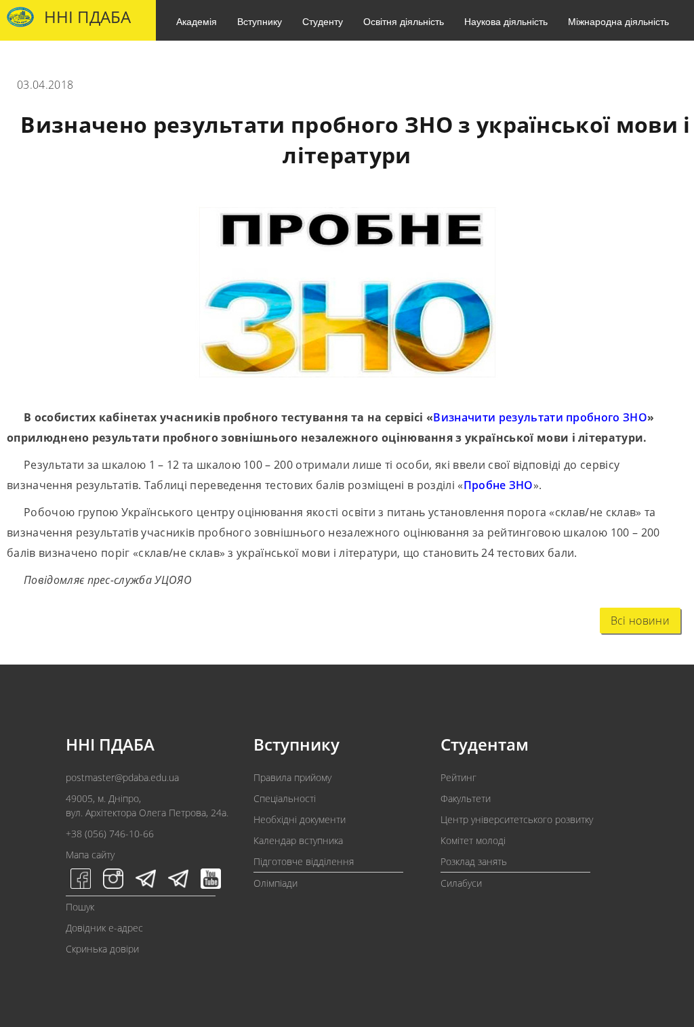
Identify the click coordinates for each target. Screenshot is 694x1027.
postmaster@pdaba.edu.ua (122, 777)
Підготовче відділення (303, 861)
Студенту (322, 21)
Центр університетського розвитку (517, 819)
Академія (196, 21)
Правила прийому (292, 777)
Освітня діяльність (403, 21)
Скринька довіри (102, 948)
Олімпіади (275, 883)
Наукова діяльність (506, 21)
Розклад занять (474, 861)
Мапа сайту (90, 854)
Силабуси (461, 883)
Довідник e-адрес (104, 927)
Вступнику (259, 21)
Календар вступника (298, 840)
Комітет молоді (473, 840)
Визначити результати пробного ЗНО (540, 417)
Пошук (80, 906)
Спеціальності (284, 798)
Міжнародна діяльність (618, 21)
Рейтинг (458, 777)
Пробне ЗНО (498, 485)
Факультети (466, 798)
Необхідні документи (299, 819)
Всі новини (640, 620)
